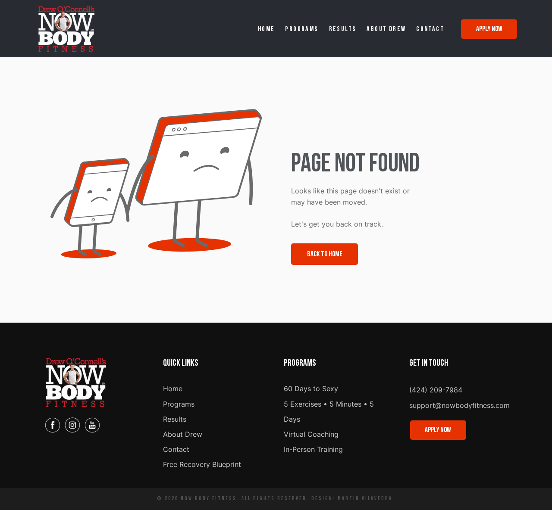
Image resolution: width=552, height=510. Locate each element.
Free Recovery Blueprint (202, 464)
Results (174, 419)
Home (172, 388)
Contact (176, 449)
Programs (178, 404)
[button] (302, 29)
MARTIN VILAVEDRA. (365, 498)
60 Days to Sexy (311, 388)
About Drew (182, 434)
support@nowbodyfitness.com (459, 405)
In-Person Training (313, 449)
